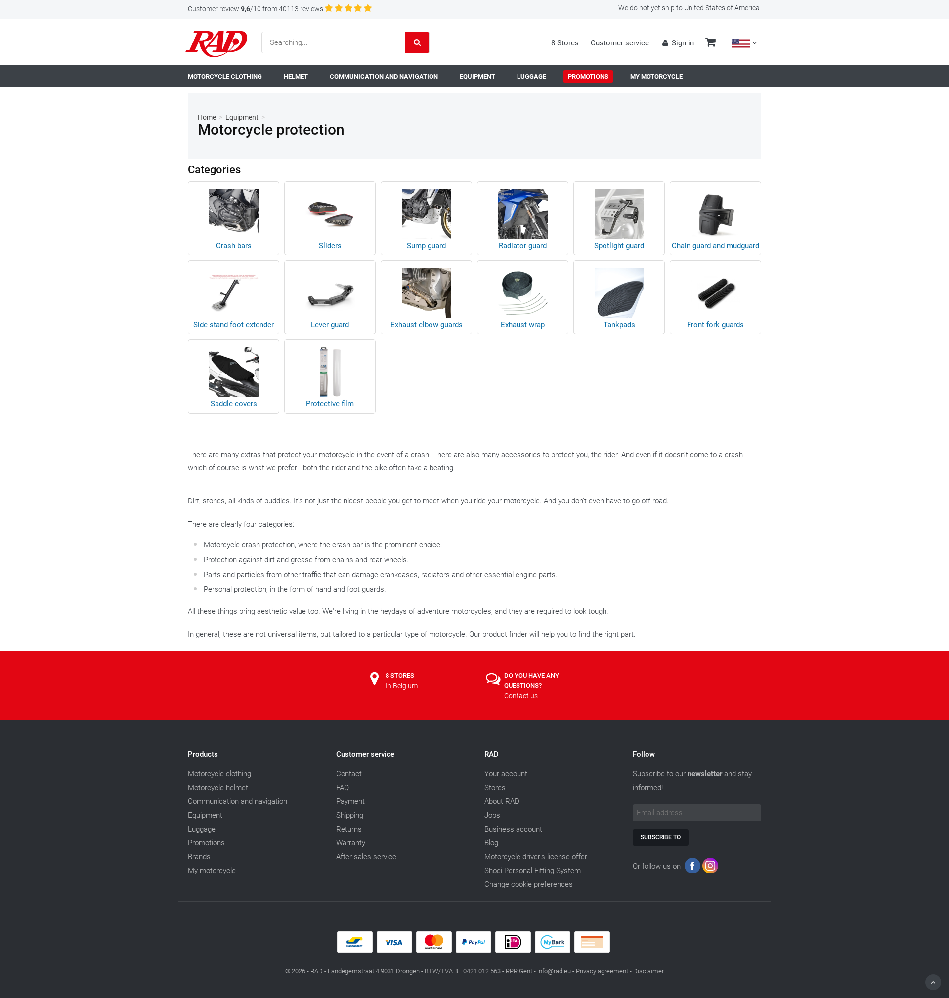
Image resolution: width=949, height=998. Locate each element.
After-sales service (366, 856)
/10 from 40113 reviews (255, 9)
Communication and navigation (237, 801)
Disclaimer (648, 971)
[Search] (417, 42)
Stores (495, 787)
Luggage (202, 829)
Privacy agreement (602, 971)
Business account (513, 829)
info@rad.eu (554, 971)
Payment (350, 801)
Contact (349, 773)
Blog (491, 842)
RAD (491, 754)
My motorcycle (212, 870)
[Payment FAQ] (474, 950)
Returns (349, 829)
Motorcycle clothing (219, 773)
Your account (505, 773)
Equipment (242, 117)
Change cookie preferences (528, 884)
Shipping (349, 815)
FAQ (342, 787)
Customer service (620, 43)
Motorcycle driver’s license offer (535, 856)
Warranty (350, 842)
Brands (199, 856)
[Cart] (710, 43)
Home (207, 117)
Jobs (492, 815)
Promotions (206, 842)
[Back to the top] (933, 982)
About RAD (501, 801)
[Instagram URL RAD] (710, 868)
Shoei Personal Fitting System (532, 870)
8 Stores (565, 43)
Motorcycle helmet (218, 787)
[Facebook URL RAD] (692, 868)
